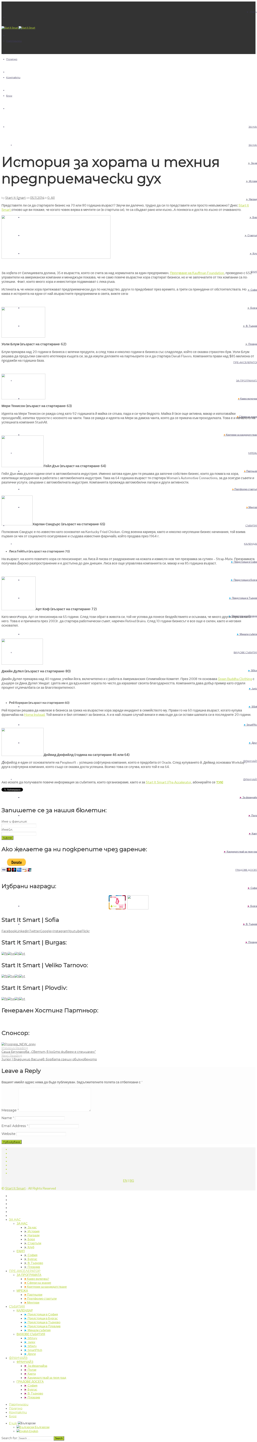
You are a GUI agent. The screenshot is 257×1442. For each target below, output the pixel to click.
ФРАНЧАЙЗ (18, 1358)
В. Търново (33, 1263)
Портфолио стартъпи (40, 1299)
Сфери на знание (37, 1283)
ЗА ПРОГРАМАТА (29, 1275)
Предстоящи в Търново (42, 1322)
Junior (29, 1342)
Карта (30, 1374)
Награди (32, 1235)
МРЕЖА (22, 1291)
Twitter (34, 931)
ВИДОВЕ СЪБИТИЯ (31, 1334)
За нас (30, 1227)
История (32, 1231)
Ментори (31, 1303)
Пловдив (32, 1267)
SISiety (30, 1346)
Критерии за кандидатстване (45, 1287)
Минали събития (37, 1330)
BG (132, 1180)
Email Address (15, 1126)
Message (10, 1110)
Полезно (11, 59)
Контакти (13, 77)
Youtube (74, 931)
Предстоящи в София (41, 1314)
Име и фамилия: (14, 821)
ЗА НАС (15, 1219)
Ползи (30, 1370)
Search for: (10, 1438)
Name (8, 1118)
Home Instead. (34, 714)
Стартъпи (32, 1243)
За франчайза (35, 1366)
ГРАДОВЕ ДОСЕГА (30, 1382)
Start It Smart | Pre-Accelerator (168, 782)
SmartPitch (33, 1350)
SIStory (30, 1338)
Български (41, 1427)
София (30, 1255)
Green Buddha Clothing (235, 679)
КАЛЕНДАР (25, 1310)
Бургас (30, 1259)
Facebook (9, 931)
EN (125, 1180)
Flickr (85, 931)
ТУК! (219, 782)
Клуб (29, 1247)
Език (13, 1423)
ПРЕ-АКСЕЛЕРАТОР (24, 1271)
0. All (51, 198)
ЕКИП (21, 1251)
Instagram (60, 931)
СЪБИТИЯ (17, 1306)
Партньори (14, 40)
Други (30, 1354)
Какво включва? (36, 1279)
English (33, 1431)
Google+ (46, 931)
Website (8, 1134)
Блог (9, 95)
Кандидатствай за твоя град (45, 1378)
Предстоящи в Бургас (41, 1318)
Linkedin (22, 931)
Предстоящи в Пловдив (42, 1326)
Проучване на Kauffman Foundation (197, 273)
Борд (29, 1239)
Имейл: (7, 829)
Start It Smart (15, 198)
